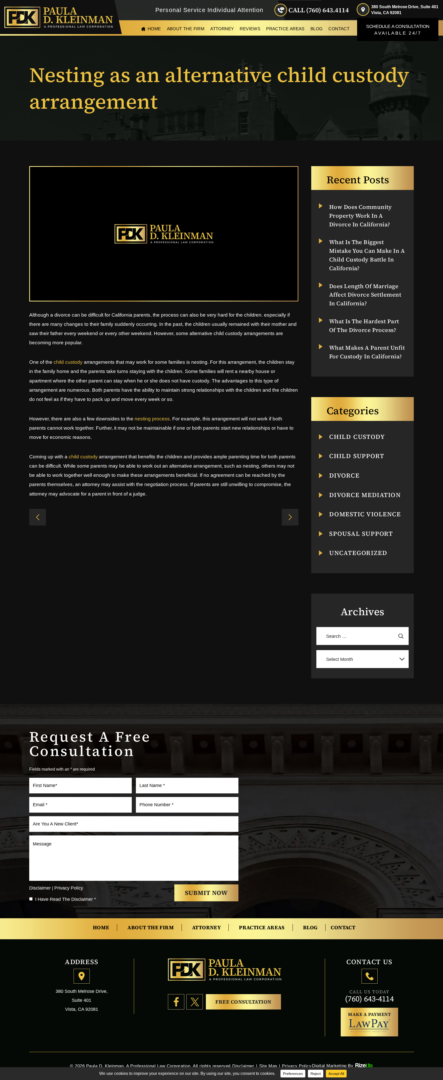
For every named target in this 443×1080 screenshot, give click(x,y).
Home (154, 29)
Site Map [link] (268, 1066)
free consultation (243, 1001)
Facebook (176, 1002)
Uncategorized (358, 553)
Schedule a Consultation (397, 30)
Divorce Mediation (365, 495)
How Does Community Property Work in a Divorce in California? (360, 215)
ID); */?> (37, 517)
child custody (68, 362)
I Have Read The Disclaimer (65, 899)
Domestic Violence (365, 514)
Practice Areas (285, 29)
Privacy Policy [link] (296, 1066)
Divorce (344, 475)
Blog (316, 29)
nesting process (152, 418)
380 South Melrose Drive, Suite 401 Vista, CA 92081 (404, 10)
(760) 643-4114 (369, 999)
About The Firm (186, 29)
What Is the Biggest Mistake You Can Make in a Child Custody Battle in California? (367, 255)
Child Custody (357, 437)
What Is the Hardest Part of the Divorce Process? (364, 325)
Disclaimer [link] (243, 1066)
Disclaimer (40, 888)
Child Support (356, 456)
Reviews (250, 29)
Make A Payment (369, 1014)
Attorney (222, 29)
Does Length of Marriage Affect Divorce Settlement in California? (365, 294)
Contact (338, 29)
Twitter (194, 1002)
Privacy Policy (68, 888)
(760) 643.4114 (327, 10)
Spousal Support (361, 534)
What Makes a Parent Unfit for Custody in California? (367, 352)
